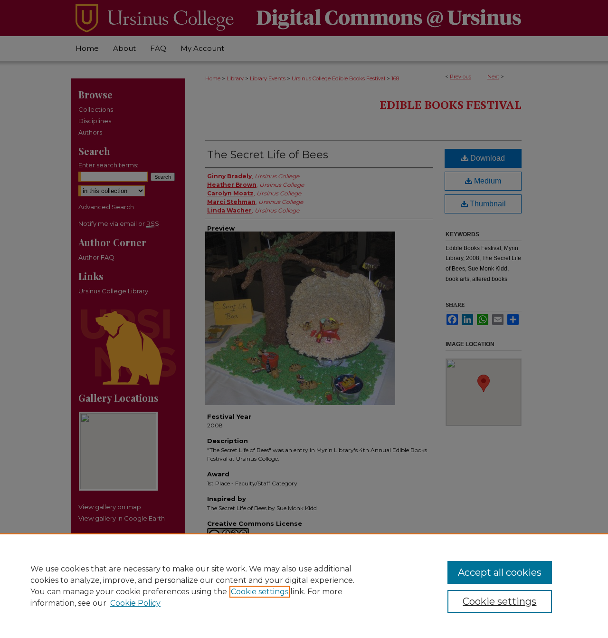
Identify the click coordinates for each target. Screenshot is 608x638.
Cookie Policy (135, 603)
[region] (304, 585)
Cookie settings (259, 591)
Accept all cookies (500, 572)
